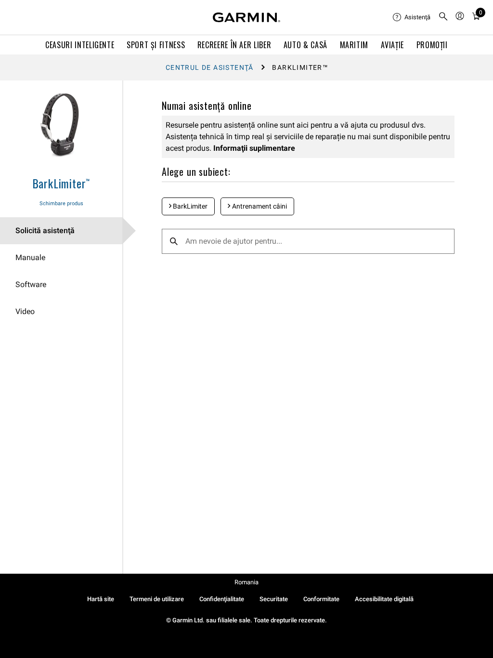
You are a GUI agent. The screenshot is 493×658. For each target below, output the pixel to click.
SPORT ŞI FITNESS (156, 45)
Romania (246, 582)
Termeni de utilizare (157, 599)
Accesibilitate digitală (384, 599)
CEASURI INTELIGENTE (79, 45)
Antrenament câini (259, 206)
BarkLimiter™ (61, 183)
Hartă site (100, 599)
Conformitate (321, 599)
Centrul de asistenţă (210, 67)
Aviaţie (392, 45)
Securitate (273, 599)
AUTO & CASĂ (305, 45)
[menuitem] (411, 17)
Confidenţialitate (221, 599)
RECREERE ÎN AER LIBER (234, 45)
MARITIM (354, 45)
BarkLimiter (189, 206)
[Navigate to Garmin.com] (246, 17)
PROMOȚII (432, 45)
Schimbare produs (61, 203)
